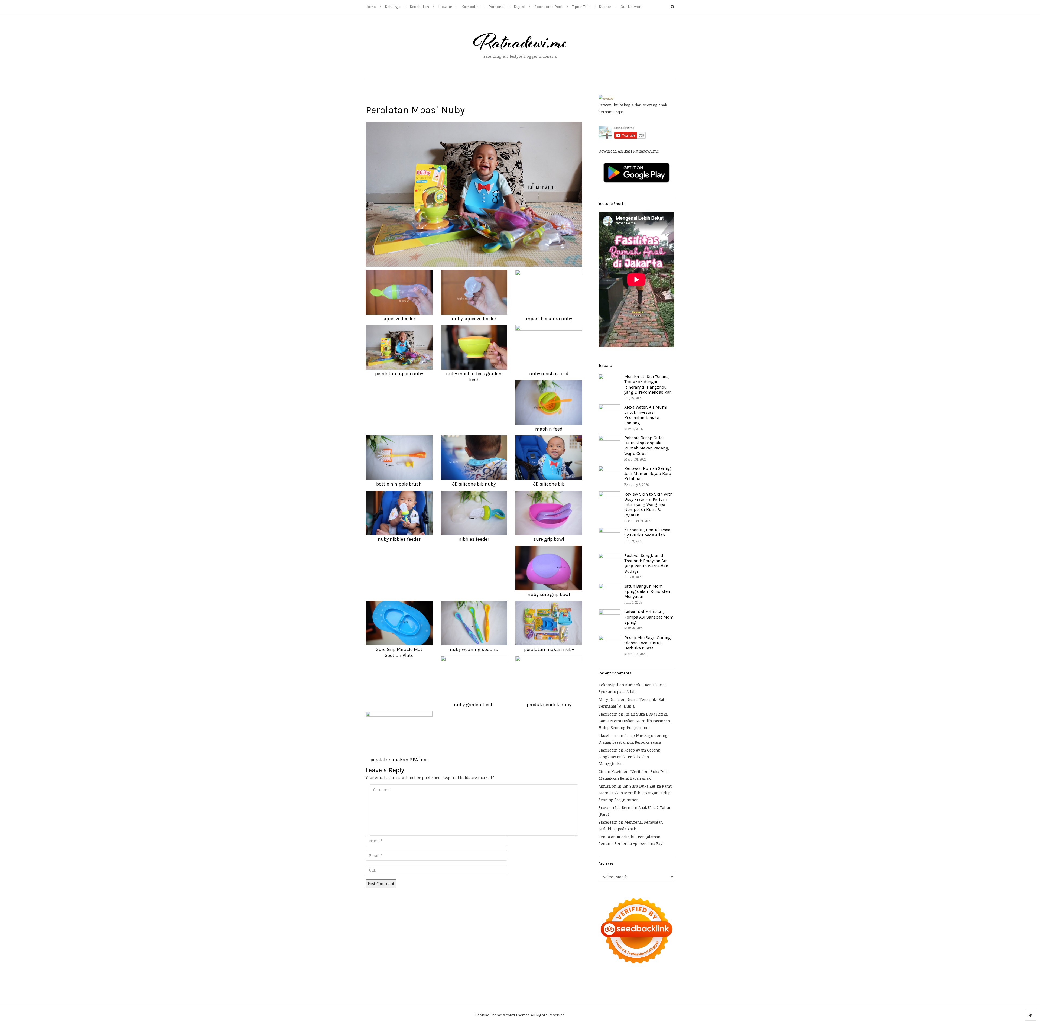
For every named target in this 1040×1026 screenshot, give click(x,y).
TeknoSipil (608, 684)
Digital (519, 6)
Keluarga (393, 6)
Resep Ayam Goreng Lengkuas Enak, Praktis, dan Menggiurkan (629, 756)
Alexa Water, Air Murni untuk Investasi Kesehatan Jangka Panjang (645, 414)
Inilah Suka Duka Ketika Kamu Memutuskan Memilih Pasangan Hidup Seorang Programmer (634, 720)
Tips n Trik (581, 6)
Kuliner (605, 6)
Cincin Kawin (611, 771)
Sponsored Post (548, 6)
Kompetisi (470, 6)
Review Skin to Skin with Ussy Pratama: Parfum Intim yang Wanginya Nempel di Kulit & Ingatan (648, 504)
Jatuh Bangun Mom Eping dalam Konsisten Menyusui (647, 591)
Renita (604, 836)
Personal (497, 6)
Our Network (631, 6)
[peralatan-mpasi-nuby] (474, 193)
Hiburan (445, 6)
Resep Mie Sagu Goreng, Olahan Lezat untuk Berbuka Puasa (648, 642)
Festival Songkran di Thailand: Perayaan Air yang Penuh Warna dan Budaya (646, 563)
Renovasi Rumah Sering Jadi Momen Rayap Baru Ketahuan (647, 473)
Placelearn (608, 714)
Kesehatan (419, 6)
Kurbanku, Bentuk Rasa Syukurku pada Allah (647, 532)
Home (371, 6)
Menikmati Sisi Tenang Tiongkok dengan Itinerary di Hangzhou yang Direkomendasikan (648, 384)
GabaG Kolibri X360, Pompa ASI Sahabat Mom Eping (649, 617)
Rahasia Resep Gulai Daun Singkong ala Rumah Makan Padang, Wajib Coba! (646, 445)
